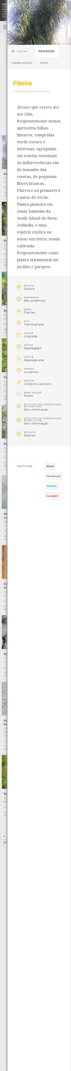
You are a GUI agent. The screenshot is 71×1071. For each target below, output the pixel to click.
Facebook (54, 476)
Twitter (52, 486)
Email (50, 466)
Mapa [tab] (44, 62)
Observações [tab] (21, 62)
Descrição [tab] (47, 51)
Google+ (52, 495)
